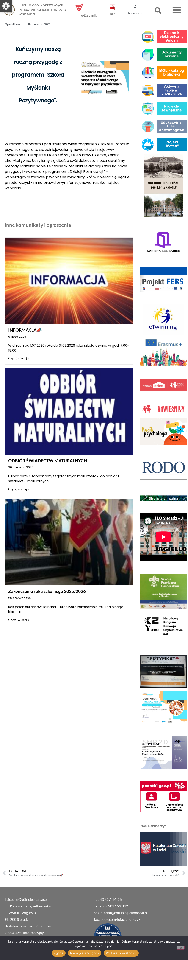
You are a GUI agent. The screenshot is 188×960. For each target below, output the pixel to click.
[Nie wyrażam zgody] (181, 948)
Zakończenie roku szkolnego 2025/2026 (47, 591)
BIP (112, 14)
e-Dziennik (89, 15)
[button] (6, 6)
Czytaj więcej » (18, 358)
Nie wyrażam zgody (84, 953)
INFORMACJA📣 (25, 330)
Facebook (135, 13)
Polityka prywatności (121, 953)
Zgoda (58, 953)
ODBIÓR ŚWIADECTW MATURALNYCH (47, 460)
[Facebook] (135, 7)
